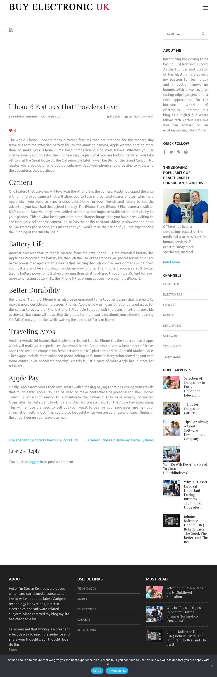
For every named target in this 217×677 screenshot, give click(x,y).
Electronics (172, 294)
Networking (172, 325)
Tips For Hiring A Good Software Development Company (196, 430)
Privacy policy (117, 670)
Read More (197, 130)
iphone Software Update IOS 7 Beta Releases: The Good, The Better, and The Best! (196, 529)
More (13, 649)
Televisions (172, 356)
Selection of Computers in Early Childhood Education (186, 592)
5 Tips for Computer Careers (192, 408)
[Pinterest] (178, 152)
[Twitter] (171, 152)
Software (171, 336)
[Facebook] (164, 152)
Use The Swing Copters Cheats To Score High (43, 440)
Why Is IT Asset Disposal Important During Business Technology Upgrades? (184, 614)
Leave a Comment (141, 116)
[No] (212, 666)
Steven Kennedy (25, 116)
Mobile (115, 116)
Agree (97, 670)
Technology (172, 346)
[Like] (11, 131)
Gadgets (169, 305)
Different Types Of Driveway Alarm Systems (120, 440)
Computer (171, 284)
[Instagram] (186, 152)
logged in (36, 462)
